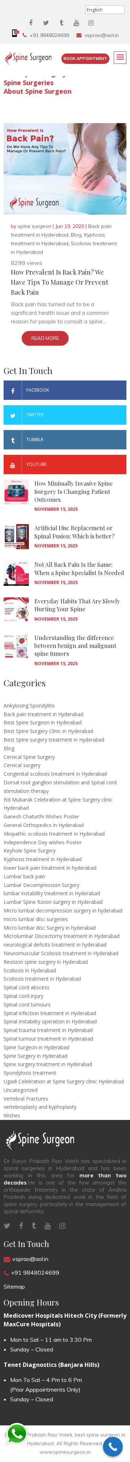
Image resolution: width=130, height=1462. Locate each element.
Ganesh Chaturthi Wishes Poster (41, 816)
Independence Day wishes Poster (43, 842)
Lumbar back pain (24, 876)
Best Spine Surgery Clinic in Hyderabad (48, 731)
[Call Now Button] (113, 1447)
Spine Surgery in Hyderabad (36, 1055)
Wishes (12, 1115)
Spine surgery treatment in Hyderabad (48, 1064)
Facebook (37, 390)
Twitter (35, 415)
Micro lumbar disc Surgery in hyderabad (50, 927)
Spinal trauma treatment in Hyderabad (48, 1030)
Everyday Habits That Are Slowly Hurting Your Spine (77, 605)
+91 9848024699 (49, 35)
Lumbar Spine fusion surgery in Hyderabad (53, 901)
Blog (76, 235)
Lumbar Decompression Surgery (41, 885)
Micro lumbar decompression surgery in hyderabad (63, 910)
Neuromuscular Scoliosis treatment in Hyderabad (61, 953)
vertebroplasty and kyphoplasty (40, 1106)
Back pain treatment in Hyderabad (43, 714)
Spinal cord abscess (26, 987)
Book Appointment (85, 58)
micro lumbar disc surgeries (36, 919)
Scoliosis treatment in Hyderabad (42, 978)
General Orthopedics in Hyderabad (44, 825)
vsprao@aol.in (101, 35)
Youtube (36, 464)
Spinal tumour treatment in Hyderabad (48, 1038)
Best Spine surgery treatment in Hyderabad (54, 739)
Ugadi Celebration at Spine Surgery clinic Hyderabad (64, 1081)
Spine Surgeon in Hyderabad (36, 1047)
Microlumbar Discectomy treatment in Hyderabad (62, 936)
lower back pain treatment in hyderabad (50, 867)
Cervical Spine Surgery (29, 756)
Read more (45, 338)
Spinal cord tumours (27, 1004)
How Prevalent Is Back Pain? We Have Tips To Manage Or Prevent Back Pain (59, 282)
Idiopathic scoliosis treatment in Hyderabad (54, 833)
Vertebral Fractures (26, 1098)
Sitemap (14, 1286)
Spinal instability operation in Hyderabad (50, 1021)
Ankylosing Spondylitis (29, 705)
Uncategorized (21, 1090)
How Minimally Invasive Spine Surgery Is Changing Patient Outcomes (73, 491)
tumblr (34, 439)
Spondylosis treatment (30, 1072)
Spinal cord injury (23, 995)
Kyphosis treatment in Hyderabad (43, 859)
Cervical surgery (22, 765)
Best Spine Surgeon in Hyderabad (43, 722)
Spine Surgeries (28, 82)
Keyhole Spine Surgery (30, 850)
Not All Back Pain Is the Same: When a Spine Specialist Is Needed (79, 568)
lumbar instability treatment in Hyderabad (52, 893)
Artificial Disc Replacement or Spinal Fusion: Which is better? (74, 532)
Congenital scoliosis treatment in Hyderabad (55, 773)
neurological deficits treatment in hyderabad (55, 944)
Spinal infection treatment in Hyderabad (50, 1013)
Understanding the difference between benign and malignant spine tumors (75, 646)
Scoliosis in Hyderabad (30, 970)
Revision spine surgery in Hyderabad (46, 961)
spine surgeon (34, 226)
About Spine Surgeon (38, 91)
